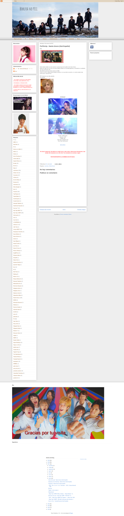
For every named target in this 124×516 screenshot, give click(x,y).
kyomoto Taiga (16, 264)
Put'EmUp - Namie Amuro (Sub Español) (56, 483)
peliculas (15, 316)
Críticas (15, 177)
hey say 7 (15, 208)
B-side (14, 163)
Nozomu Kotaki (16, 307)
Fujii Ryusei (16, 194)
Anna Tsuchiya (16, 156)
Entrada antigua (81, 209)
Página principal (18, 38)
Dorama (38, 38)
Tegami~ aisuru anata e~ (53, 490)
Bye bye (50, 488)
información (16, 215)
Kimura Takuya (16, 250)
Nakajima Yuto (16, 290)
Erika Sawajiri (16, 186)
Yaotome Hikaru (17, 375)
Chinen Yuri (16, 172)
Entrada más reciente (45, 209)
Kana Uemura (16, 236)
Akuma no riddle (17, 149)
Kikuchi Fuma (16, 248)
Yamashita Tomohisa (18, 373)
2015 (49, 505)
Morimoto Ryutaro (17, 285)
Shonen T (15, 330)
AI (13, 146)
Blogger (71, 513)
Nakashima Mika (17, 295)
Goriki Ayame (16, 198)
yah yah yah (16, 368)
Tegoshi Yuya (16, 351)
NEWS (14, 300)
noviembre (51, 465)
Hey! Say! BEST (17, 210)
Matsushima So (16, 283)
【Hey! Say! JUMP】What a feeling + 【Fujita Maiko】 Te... (61, 493)
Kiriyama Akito (16, 255)
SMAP (14, 337)
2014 (49, 507)
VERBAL (15, 363)
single (14, 335)
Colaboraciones (53, 38)
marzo (50, 474)
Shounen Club (16, 333)
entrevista (15, 184)
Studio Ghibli (16, 340)
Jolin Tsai (15, 227)
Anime (14, 153)
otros (14, 314)
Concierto (15, 175)
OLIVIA (15, 311)
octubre (50, 467)
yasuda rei (15, 377)
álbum (14, 151)
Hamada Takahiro (17, 203)
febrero (50, 476)
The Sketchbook (17, 354)
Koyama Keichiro (17, 262)
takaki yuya (15, 347)
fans (14, 189)
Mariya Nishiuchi (17, 278)
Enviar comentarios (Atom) (65, 214)
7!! (13, 139)
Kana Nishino (16, 234)
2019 (49, 460)
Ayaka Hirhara (16, 161)
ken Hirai (15, 245)
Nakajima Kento (17, 288)
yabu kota (15, 366)
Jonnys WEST (16, 229)
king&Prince (16, 252)
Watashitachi (51, 492)
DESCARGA (62, 144)
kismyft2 (15, 257)
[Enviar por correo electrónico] (55, 164)
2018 (49, 462)
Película (45, 38)
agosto (50, 471)
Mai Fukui (15, 271)
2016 (49, 503)
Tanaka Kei (15, 349)
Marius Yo (15, 276)
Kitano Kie (15, 260)
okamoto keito (16, 309)
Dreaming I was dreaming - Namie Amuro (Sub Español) (60, 481)
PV (25, 38)
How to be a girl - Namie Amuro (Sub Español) (58, 479)
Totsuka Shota (16, 356)
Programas (63, 38)
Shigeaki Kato (16, 326)
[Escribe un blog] (56, 164)
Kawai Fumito (16, 243)
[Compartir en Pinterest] (61, 164)
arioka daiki (16, 158)
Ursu (16, 71)
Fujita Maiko (16, 196)
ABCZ (14, 142)
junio (50, 472)
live (14, 267)
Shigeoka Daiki (16, 328)
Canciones (71, 38)
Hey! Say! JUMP (17, 212)
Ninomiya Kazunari (17, 302)
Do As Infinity (16, 179)
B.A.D (14, 165)
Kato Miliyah (16, 241)
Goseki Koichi (16, 201)
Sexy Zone (15, 323)
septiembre (51, 469)
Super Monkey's (17, 342)
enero (50, 478)
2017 (49, 464)
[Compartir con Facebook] (59, 164)
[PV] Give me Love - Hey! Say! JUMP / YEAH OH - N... (60, 495)
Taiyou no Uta (16, 344)
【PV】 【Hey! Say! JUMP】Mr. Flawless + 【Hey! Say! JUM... (61, 497)
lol (13, 269)
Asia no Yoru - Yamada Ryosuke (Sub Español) (58, 501)
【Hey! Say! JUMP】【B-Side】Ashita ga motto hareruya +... (61, 499)
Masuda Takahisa (17, 281)
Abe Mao (15, 144)
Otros (78, 38)
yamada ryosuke (17, 370)
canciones (46, 166)
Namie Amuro (52, 166)
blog (14, 168)
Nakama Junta (16, 293)
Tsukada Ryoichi (17, 359)
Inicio (64, 209)
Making (31, 38)
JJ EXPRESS (16, 222)
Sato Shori (15, 321)
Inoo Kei (15, 219)
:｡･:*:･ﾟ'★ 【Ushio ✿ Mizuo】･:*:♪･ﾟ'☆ (23, 68)
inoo (14, 217)
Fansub (15, 191)
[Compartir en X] (58, 164)
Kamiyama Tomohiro (18, 231)
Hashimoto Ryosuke (17, 205)
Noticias (15, 304)
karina (14, 238)
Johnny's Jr (16, 224)
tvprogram (15, 361)
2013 (49, 509)
